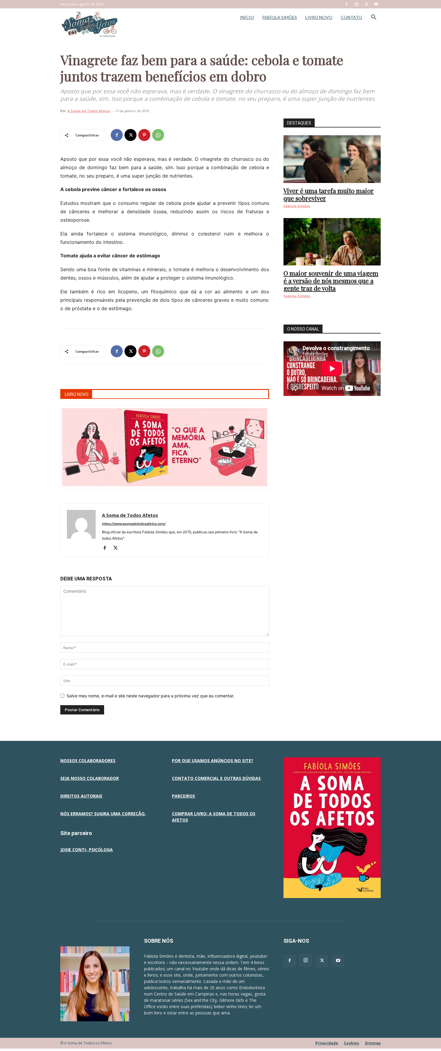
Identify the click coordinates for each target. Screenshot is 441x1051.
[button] (373, 18)
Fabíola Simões (297, 206)
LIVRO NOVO (318, 17)
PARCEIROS (183, 796)
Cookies (351, 1043)
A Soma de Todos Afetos (89, 111)
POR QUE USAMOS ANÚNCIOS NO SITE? (212, 760)
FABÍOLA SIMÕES (279, 17)
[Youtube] (376, 4)
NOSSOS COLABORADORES (88, 760)
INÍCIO (247, 17)
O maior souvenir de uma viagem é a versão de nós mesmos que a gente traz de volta (331, 280)
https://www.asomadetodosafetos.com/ (134, 524)
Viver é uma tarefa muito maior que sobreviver (329, 194)
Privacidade (326, 1043)
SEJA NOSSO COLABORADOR (89, 778)
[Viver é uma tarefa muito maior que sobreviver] (332, 159)
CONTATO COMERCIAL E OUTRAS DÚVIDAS (216, 778)
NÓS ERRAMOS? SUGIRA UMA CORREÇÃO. (103, 813)
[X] (366, 4)
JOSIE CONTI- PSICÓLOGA (86, 849)
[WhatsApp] (158, 135)
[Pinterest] (144, 135)
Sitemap (373, 1043)
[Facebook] (346, 4)
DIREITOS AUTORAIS (81, 796)
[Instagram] (356, 4)
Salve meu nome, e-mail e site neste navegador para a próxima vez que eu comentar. (150, 695)
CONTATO (351, 17)
